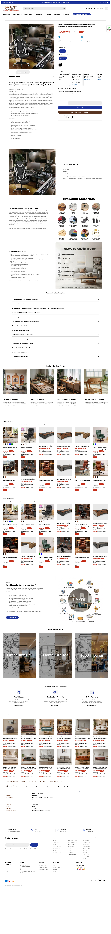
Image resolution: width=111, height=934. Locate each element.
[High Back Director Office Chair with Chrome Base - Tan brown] (75, 477)
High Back (62, 51)
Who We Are (5, 2)
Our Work (11, 2)
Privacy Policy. (33, 848)
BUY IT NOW (80, 107)
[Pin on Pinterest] (72, 117)
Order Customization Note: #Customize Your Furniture (69, 91)
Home (10, 17)
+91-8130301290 (37, 831)
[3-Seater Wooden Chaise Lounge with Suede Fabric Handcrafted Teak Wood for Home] (64, 727)
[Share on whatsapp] (68, 117)
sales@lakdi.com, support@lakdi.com (26, 866)
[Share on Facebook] (64, 117)
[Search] (64, 8)
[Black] (60, 65)
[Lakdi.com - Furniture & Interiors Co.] (19, 655)
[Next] (104, 79)
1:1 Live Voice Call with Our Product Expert (80, 112)
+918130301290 (25, 868)
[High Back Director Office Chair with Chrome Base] (82, 468)
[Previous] (57, 79)
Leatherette (62, 58)
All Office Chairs (16, 17)
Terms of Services (24, 848)
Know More (61, 81)
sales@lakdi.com (63, 831)
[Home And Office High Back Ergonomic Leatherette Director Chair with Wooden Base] (10, 468)
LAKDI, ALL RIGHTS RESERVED (15, 885)
